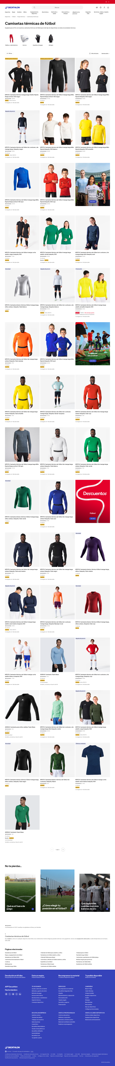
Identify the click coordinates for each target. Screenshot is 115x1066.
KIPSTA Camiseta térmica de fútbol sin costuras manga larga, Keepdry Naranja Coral (55, 623)
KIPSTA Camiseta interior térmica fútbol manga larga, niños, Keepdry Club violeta (92, 570)
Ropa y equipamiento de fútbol (13, 955)
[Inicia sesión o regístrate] (104, 7)
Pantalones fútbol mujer (47, 964)
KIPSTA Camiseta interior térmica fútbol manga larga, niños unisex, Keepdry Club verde (22, 517)
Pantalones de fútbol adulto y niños (50, 955)
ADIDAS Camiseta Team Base (49, 674)
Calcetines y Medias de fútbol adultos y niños (53, 959)
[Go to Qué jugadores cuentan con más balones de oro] (107, 909)
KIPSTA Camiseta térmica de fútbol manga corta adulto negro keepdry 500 (20, 253)
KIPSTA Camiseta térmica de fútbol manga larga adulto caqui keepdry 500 (90, 728)
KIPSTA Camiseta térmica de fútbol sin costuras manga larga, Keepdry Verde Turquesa (55, 412)
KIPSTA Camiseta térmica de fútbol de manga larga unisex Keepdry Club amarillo (21, 412)
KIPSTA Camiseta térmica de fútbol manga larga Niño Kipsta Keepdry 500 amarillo (92, 148)
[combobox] (106, 53)
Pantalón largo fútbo (11, 966)
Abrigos (51, 45)
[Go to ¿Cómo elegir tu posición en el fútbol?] (71, 908)
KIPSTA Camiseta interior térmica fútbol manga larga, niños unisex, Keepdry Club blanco (22, 306)
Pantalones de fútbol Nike (83, 961)
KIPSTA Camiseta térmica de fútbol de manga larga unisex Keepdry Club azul (56, 517)
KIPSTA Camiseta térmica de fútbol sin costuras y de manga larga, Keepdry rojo (92, 675)
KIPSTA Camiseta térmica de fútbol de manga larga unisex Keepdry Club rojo (91, 412)
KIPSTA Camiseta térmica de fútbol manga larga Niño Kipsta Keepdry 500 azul (57, 360)
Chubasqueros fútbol (82, 952)
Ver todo (93, 518)
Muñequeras (8, 964)
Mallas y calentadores (11, 45)
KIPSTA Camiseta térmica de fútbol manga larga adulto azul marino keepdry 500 (20, 623)
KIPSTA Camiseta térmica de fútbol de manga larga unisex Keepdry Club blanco (56, 465)
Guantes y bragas (38, 45)
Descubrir (92, 201)
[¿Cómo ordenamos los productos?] (90, 53)
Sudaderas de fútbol (11, 952)
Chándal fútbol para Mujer (48, 957)
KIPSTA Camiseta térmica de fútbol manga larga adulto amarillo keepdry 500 (90, 306)
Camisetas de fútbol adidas (48, 966)
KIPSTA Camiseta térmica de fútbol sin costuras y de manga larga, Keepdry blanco (57, 306)
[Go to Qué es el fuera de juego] (33, 909)
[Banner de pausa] (106, 2)
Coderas (7, 961)
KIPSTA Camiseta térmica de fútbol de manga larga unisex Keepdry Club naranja (21, 360)
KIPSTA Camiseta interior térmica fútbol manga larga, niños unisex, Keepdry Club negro (22, 780)
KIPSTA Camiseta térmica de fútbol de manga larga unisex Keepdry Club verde (91, 465)
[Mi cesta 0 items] (108, 7)
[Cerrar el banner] (108, 2)
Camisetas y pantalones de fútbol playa (87, 957)
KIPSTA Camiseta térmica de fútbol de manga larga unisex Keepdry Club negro (56, 570)
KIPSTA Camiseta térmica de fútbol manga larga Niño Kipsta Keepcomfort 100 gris (22, 465)
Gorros (25, 45)
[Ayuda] (100, 7)
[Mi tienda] (97, 7)
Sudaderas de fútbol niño (12, 957)
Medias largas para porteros (84, 959)
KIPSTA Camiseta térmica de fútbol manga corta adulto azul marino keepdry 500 (90, 780)
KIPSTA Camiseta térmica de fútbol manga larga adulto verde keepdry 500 (55, 253)
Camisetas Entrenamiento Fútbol (14, 959)
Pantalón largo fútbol (82, 955)
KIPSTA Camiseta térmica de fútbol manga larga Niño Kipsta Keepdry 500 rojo (57, 201)
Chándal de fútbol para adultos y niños (51, 952)
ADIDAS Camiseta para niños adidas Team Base (20, 727)
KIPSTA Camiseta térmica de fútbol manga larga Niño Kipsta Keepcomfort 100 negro (57, 95)
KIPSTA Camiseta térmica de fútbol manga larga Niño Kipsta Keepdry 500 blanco (57, 148)
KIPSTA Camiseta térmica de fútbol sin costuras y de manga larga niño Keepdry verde (57, 728)
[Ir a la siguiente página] (63, 850)
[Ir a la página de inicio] (12, 7)
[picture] (22, 75)
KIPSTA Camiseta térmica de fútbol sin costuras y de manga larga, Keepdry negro (21, 148)
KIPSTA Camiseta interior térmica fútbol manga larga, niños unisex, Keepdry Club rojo (92, 623)
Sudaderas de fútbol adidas (84, 964)
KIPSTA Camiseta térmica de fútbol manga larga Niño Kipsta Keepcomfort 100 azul (22, 201)
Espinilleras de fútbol (46, 961)
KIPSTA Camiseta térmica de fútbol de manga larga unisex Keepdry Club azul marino (21, 570)
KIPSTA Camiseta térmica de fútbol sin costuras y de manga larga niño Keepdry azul (92, 253)
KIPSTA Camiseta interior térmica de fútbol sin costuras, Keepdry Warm (54, 780)
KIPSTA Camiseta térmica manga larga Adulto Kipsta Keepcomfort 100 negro (21, 95)
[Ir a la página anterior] (52, 850)
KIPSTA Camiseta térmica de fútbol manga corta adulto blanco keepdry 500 (20, 675)
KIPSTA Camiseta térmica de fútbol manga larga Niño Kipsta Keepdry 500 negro (92, 95)
